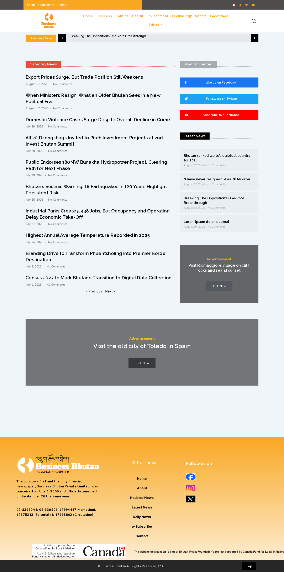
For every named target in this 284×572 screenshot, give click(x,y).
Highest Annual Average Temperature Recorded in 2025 (88, 235)
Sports (201, 16)
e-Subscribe (45, 4)
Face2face (219, 16)
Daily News (142, 517)
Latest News (142, 507)
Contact (62, 4)
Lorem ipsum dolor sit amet (206, 222)
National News (142, 498)
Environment (157, 16)
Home (88, 16)
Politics (121, 16)
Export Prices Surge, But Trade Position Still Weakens (84, 77)
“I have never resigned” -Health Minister (217, 179)
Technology (182, 16)
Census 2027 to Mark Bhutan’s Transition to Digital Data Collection (99, 277)
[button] (62, 38)
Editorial (156, 25)
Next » (110, 291)
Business (104, 16)
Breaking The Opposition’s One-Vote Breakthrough (108, 36)
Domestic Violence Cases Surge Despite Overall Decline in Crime (98, 119)
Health (137, 16)
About (31, 4)
